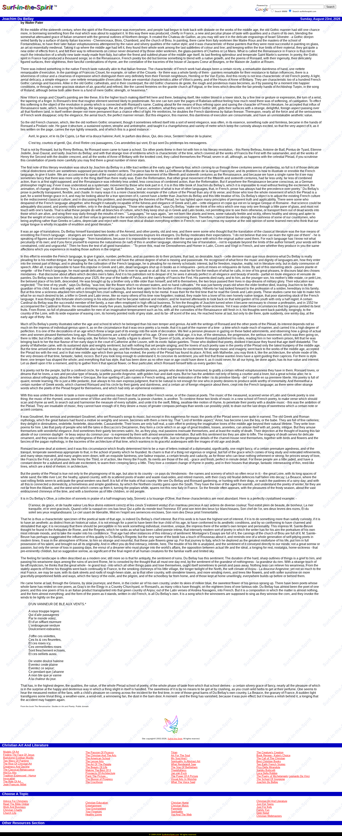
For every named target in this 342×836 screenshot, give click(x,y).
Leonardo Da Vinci (299, 776)
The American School (98, 758)
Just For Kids (264, 807)
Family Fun (262, 810)
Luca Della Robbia (266, 773)
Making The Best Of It (98, 770)
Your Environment (96, 808)
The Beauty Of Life (96, 767)
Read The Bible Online (16, 804)
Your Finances (94, 811)
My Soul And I (179, 758)
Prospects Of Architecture (100, 773)
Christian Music (180, 805)
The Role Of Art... (13, 781)
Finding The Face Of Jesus (18, 754)
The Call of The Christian (270, 758)
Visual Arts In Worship (184, 779)
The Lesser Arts (95, 761)
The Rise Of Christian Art (17, 763)
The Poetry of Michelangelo (272, 776)
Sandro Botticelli (265, 770)
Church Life (9, 812)
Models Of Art (11, 751)
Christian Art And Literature (271, 801)
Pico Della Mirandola (268, 767)
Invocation (9, 778)
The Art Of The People (98, 764)
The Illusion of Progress (99, 779)
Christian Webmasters (269, 815)
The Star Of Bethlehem (184, 767)
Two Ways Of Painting (16, 760)
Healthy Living (94, 814)
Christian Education (97, 802)
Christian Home (180, 802)
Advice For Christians (15, 801)
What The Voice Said (183, 782)
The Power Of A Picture (184, 776)
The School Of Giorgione (270, 779)
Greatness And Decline (16, 766)
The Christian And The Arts (101, 755)
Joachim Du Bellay (267, 782)
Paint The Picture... (97, 776)
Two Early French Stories (270, 764)
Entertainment (94, 805)
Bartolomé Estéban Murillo (18, 757)
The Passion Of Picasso (100, 752)
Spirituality (177, 811)
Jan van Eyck (179, 773)
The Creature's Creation (269, 752)
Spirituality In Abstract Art (185, 761)
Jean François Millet (14, 784)
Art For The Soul (180, 755)
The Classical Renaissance (18, 769)
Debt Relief (262, 812)
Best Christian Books (268, 761)
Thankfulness (178, 770)
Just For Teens (265, 804)
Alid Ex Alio (9, 772)
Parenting (176, 808)
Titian (174, 752)
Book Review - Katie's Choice (273, 755)
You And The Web (181, 814)
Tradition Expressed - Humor (19, 775)
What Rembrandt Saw (183, 764)
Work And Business (14, 807)
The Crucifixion (94, 782)
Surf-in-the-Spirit (175, 739)
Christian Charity (12, 810)
